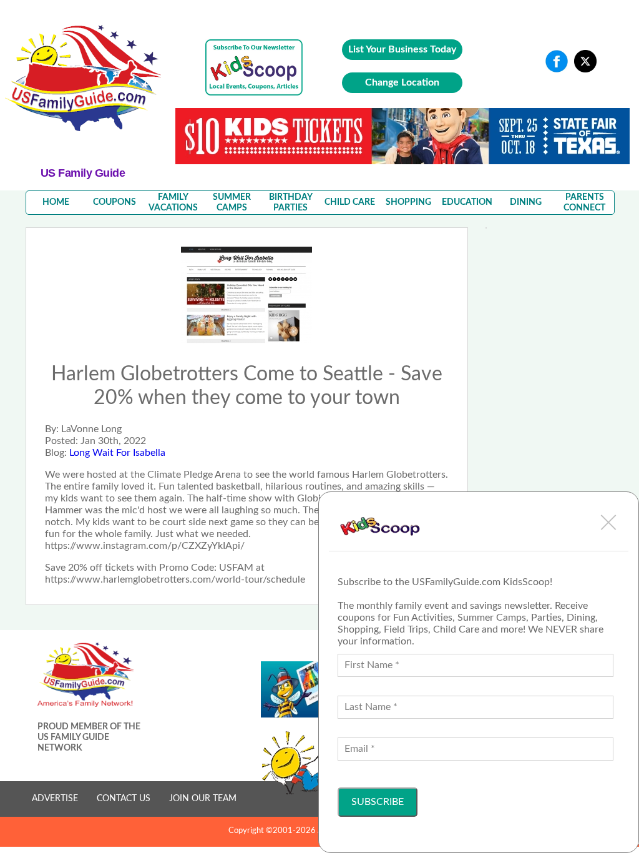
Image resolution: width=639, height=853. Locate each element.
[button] (608, 522)
